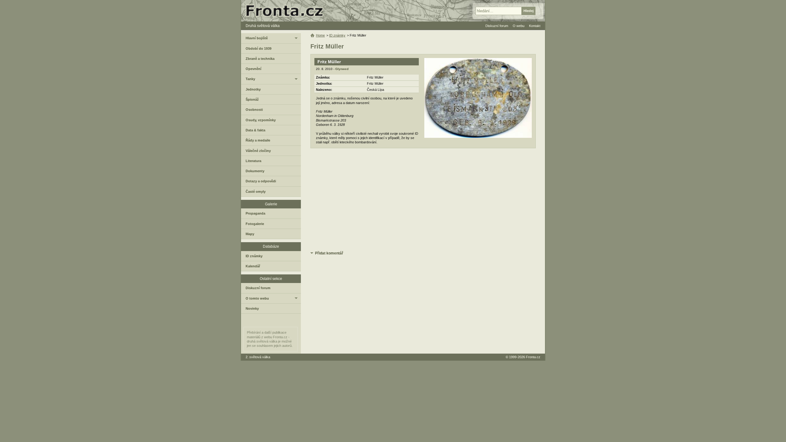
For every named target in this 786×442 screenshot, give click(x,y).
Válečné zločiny (258, 151)
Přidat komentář (329, 253)
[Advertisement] (423, 200)
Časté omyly (256, 191)
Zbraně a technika (260, 58)
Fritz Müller (329, 61)
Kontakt (534, 26)
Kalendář (253, 266)
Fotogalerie (255, 224)
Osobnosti (254, 109)
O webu (518, 26)
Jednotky (253, 89)
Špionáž (252, 99)
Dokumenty (255, 171)
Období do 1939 (258, 48)
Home (320, 35)
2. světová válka (258, 357)
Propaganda (255, 213)
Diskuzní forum (258, 288)
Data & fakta (255, 130)
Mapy (250, 234)
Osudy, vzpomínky (261, 120)
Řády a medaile (258, 140)
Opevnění (253, 69)
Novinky (252, 308)
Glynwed (341, 69)
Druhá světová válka (263, 26)
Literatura (253, 161)
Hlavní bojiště (257, 38)
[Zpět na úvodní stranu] (287, 10)
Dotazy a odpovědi (261, 181)
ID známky (337, 35)
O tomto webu (257, 298)
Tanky (250, 79)
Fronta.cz (533, 357)
